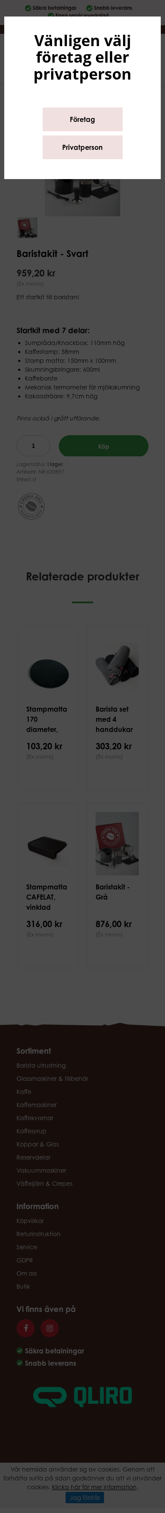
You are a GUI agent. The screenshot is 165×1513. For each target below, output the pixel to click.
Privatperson (82, 147)
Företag (82, 119)
